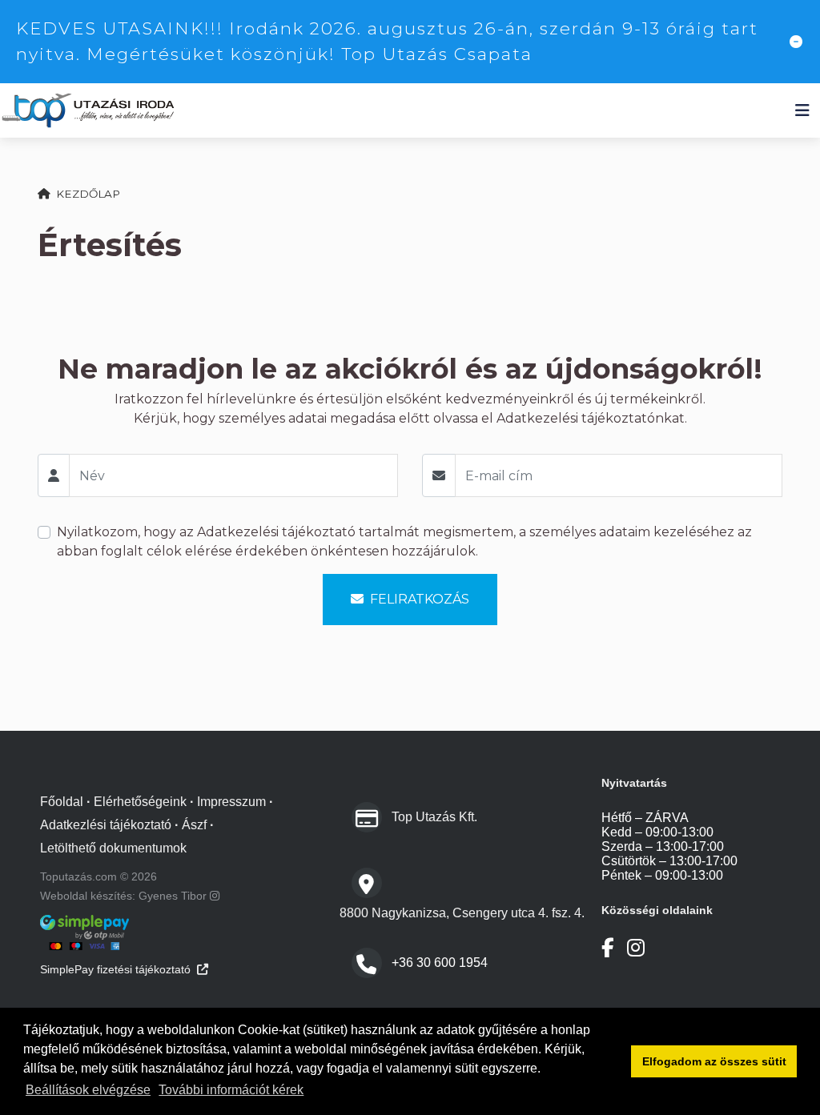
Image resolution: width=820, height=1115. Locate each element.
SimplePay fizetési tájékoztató (115, 969)
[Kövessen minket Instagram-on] (636, 948)
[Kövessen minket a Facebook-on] (607, 948)
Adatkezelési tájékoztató (276, 531)
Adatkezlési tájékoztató (105, 825)
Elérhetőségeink (140, 801)
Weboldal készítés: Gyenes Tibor (125, 895)
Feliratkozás (419, 599)
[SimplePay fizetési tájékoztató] (188, 932)
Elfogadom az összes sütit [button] (714, 1061)
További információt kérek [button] (231, 1090)
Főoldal (61, 801)
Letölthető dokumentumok (113, 848)
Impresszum (231, 801)
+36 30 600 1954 (440, 962)
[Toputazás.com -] (88, 110)
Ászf (194, 825)
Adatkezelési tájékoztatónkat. (591, 418)
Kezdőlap (88, 193)
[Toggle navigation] (802, 110)
